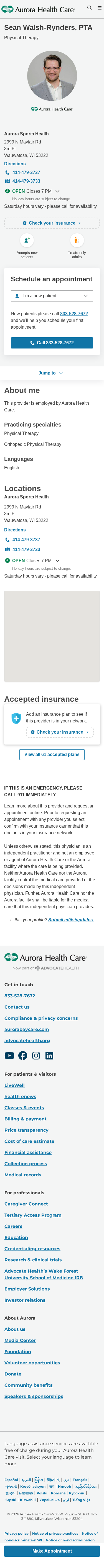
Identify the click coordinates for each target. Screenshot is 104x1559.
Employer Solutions (27, 1289)
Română (58, 1493)
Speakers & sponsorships (33, 1396)
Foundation (17, 1351)
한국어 (11, 1493)
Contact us (17, 1007)
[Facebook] (22, 1056)
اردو (66, 1500)
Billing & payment (25, 1119)
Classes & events (24, 1107)
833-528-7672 (74, 313)
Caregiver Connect (26, 1204)
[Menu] (99, 8)
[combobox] (52, 296)
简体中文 (53, 1480)
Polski (42, 1493)
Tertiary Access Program (33, 1215)
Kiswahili (28, 1500)
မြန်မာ (38, 1480)
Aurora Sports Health (26, 133)
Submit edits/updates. (71, 919)
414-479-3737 (26, 172)
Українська (49, 1500)
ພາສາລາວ (26, 1493)
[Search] (89, 8)
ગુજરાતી (11, 1486)
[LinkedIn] (49, 1056)
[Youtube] (9, 1056)
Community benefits (28, 1385)
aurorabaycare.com (26, 1029)
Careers (13, 1226)
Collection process (25, 1163)
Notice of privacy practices (55, 1533)
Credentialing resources (32, 1248)
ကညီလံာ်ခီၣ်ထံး (86, 1486)
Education (16, 1237)
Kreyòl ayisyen (32, 1486)
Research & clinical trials (33, 1260)
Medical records (22, 1175)
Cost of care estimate (29, 1141)
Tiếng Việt (81, 1500)
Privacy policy (16, 1533)
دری (66, 1480)
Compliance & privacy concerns (41, 1018)
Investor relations (24, 1300)
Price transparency (26, 1130)
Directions (15, 163)
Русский (77, 1493)
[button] (52, 1551)
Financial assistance (28, 1152)
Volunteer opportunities (32, 1362)
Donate (12, 1374)
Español (11, 1480)
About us (15, 1329)
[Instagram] (36, 1056)
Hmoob (64, 1486)
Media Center (20, 1340)
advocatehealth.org (27, 1040)
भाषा (51, 1486)
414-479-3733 (26, 181)
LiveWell (14, 1085)
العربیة (26, 1480)
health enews (20, 1096)
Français (80, 1480)
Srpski (11, 1500)
